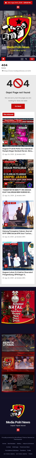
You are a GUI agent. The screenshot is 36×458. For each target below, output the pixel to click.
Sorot (13, 203)
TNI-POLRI (19, 120)
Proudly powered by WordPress (12, 437)
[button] (26, 59)
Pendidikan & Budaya (12, 450)
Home (3, 68)
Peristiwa (23, 450)
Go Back (18, 106)
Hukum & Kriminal (9, 120)
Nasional (14, 244)
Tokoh (30, 454)
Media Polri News (18, 47)
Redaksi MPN (20, 154)
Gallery (19, 443)
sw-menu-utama (9, 454)
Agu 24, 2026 (9, 154)
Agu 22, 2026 (9, 278)
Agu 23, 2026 (9, 237)
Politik (29, 450)
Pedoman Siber (25, 447)
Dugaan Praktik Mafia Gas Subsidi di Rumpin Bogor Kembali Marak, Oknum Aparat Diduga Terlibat (18, 151)
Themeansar (18, 439)
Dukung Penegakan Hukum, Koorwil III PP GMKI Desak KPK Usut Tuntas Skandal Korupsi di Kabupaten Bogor (17, 233)
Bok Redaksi (11, 443)
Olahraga (15, 447)
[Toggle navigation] (22, 58)
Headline (7, 203)
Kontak (8, 447)
